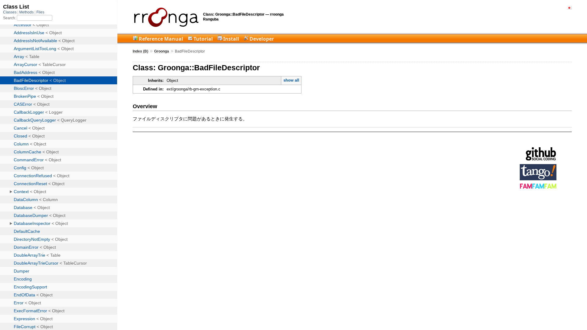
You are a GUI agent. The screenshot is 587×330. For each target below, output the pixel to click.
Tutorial (203, 38)
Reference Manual (161, 38)
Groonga (161, 51)
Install (231, 38)
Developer (261, 38)
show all (291, 80)
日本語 (569, 7)
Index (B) (140, 51)
